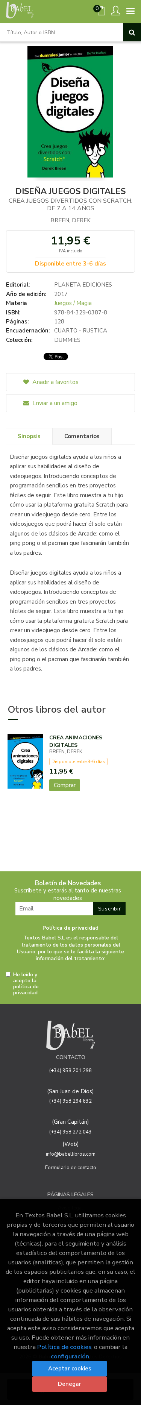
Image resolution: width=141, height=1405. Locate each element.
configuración (70, 1356)
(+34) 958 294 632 (70, 1101)
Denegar (69, 1384)
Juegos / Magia (73, 303)
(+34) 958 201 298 (70, 1070)
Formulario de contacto (70, 1167)
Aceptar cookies (69, 1368)
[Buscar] (132, 32)
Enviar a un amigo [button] (54, 403)
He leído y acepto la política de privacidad (26, 984)
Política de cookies (64, 1347)
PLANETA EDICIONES (83, 284)
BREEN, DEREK (70, 220)
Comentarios (82, 436)
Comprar (65, 785)
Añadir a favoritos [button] (55, 382)
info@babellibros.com (71, 1154)
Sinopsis (29, 436)
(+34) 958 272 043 (70, 1132)
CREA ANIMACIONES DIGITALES (75, 741)
